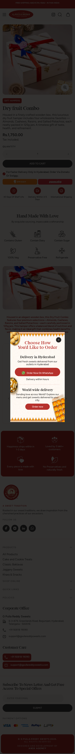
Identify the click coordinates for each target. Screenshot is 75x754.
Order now (37, 406)
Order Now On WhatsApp (40, 373)
